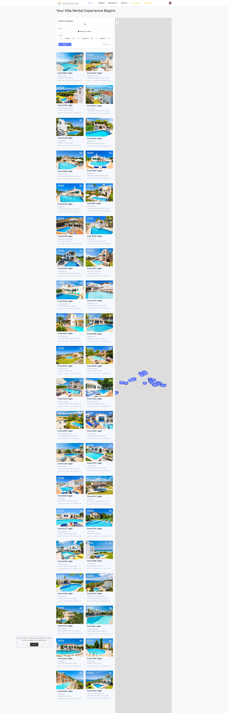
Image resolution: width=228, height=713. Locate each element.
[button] (156, 387)
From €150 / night (94, 658)
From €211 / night (94, 593)
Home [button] (90, 3)
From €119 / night (94, 236)
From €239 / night (65, 691)
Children (85, 38)
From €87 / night (94, 626)
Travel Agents (148, 3)
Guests (60, 35)
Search (102, 3)
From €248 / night (94, 561)
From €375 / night (65, 236)
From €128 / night (65, 593)
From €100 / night (65, 171)
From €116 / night (65, 658)
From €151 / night (65, 366)
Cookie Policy (42, 640)
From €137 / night (94, 496)
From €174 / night (94, 300)
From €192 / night (94, 691)
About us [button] (124, 3)
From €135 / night (94, 528)
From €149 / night (65, 138)
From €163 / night (65, 561)
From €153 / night (94, 431)
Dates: (60, 28)
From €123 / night (94, 73)
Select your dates (85, 31)
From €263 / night (65, 73)
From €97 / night (94, 203)
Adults (67, 38)
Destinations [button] (112, 3)
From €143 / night (65, 464)
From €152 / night (94, 138)
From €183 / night (65, 496)
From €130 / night (94, 170)
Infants (103, 38)
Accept (34, 645)
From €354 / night (65, 431)
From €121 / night (94, 463)
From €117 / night (94, 106)
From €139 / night (65, 268)
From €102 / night (65, 333)
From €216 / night (65, 105)
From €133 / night (65, 204)
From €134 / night (65, 399)
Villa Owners (136, 3)
